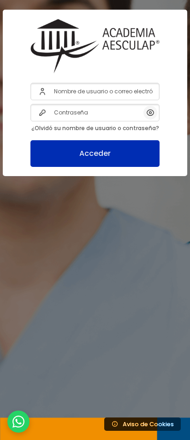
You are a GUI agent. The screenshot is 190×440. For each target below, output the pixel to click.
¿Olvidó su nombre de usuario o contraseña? (95, 128)
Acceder (95, 153)
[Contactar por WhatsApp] (18, 422)
